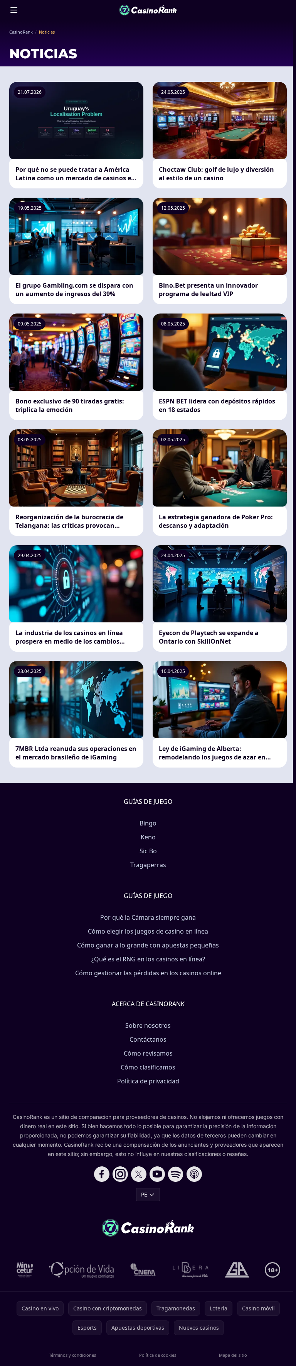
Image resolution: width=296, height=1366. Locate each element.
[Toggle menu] (14, 10)
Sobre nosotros (148, 1025)
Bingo (148, 823)
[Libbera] (191, 1270)
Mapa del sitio (233, 1355)
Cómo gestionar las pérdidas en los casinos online (148, 973)
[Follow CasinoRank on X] (138, 1174)
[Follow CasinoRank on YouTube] (157, 1174)
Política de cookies (157, 1355)
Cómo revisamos (148, 1053)
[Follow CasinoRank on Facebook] (101, 1174)
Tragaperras (148, 865)
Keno (148, 837)
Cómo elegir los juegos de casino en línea (148, 931)
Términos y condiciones (72, 1355)
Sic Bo (148, 851)
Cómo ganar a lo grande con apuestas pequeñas (148, 945)
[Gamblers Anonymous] (237, 1270)
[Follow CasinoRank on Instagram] (120, 1174)
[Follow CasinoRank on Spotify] (175, 1174)
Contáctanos (148, 1039)
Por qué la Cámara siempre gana (148, 917)
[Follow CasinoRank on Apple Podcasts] (194, 1174)
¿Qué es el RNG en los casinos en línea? (148, 959)
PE (144, 1194)
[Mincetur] (25, 1270)
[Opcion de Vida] (81, 1270)
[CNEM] (143, 1270)
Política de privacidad (148, 1081)
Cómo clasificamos (148, 1067)
